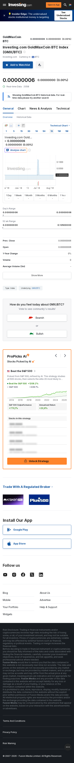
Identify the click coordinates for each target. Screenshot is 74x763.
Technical (63, 108)
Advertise (45, 599)
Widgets (7, 614)
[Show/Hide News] (23, 125)
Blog (5, 592)
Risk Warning (9, 743)
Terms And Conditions (14, 721)
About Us (45, 592)
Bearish (40, 317)
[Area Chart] (11, 125)
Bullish (39, 333)
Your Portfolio (10, 607)
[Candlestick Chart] (6, 125)
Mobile (6, 599)
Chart (21, 108)
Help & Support (48, 607)
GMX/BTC (36, 288)
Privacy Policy (10, 732)
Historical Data (24, 117)
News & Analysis (41, 108)
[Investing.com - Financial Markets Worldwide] (20, 5)
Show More (37, 275)
